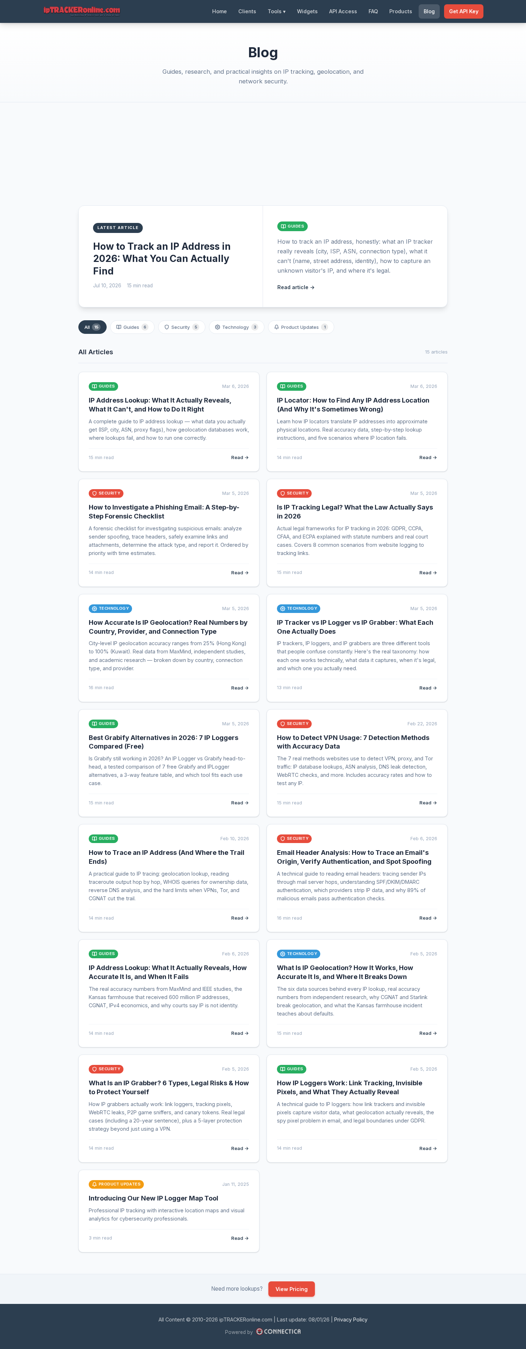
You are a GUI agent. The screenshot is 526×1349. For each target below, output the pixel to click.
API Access (343, 11)
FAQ (373, 11)
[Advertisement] (263, 159)
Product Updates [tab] (303, 327)
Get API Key (463, 11)
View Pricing (292, 1289)
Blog (429, 11)
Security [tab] (184, 327)
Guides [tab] (134, 327)
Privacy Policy (350, 1319)
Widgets (307, 11)
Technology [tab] (239, 327)
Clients (247, 11)
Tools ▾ (277, 11)
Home (219, 11)
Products (400, 11)
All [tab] (91, 327)
